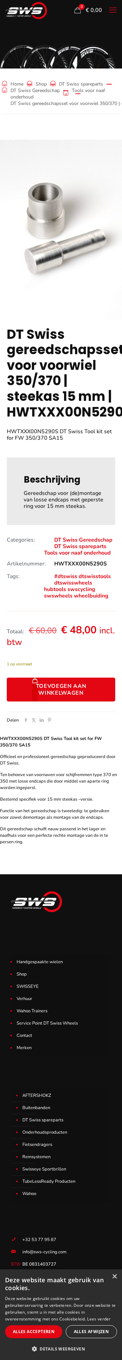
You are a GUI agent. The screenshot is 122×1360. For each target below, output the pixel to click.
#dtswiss (65, 576)
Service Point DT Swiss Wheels (47, 1023)
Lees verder (98, 1319)
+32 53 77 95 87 (39, 1240)
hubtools (55, 589)
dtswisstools (95, 576)
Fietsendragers (37, 1145)
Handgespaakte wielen (40, 962)
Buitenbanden (36, 1108)
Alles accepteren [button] (34, 1331)
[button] (61, 1348)
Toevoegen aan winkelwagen (61, 689)
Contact (24, 1035)
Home (17, 84)
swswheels (58, 596)
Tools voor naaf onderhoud (77, 553)
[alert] (61, 1314)
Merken (24, 1048)
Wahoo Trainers (32, 1011)
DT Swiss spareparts (81, 84)
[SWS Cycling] (26, 10)
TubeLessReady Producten (48, 1181)
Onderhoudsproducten (44, 1132)
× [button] (114, 1276)
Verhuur (24, 999)
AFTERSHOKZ (36, 1095)
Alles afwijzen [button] (91, 1331)
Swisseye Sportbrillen (44, 1169)
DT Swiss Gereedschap (35, 90)
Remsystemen (36, 1157)
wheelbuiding (91, 596)
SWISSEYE (28, 986)
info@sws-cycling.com (44, 1252)
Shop (41, 84)
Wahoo (29, 1194)
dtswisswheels (73, 583)
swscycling (81, 589)
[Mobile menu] (113, 10)
